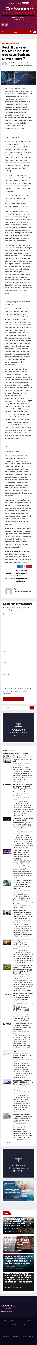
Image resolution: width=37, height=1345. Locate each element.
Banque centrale (7, 43)
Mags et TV (16, 1336)
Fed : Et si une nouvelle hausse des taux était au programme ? (16, 52)
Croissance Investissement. (22, 1325)
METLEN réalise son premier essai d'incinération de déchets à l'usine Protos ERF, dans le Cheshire (23, 996)
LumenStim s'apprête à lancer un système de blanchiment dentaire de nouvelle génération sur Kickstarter (21, 854)
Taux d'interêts (27, 65)
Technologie (6, 1336)
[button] (27, 31)
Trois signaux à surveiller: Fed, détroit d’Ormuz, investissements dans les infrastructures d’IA (17, 1222)
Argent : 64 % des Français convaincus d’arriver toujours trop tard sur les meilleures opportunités (18, 1259)
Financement (27, 1331)
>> (10, 1142)
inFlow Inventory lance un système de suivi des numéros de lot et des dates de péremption (22, 1054)
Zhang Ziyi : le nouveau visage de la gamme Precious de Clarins (21, 943)
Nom (5, 651)
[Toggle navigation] (15, 31)
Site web (6, 674)
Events (24, 1336)
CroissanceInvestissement (19, 63)
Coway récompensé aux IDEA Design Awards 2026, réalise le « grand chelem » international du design (22, 1117)
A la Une (7, 1237)
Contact (19, 1342)
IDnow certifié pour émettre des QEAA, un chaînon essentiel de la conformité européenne (22, 1026)
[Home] (2, 31)
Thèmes (31, 1336)
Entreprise (17, 1331)
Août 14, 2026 (10, 1228)
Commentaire (8, 614)
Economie (16, 43)
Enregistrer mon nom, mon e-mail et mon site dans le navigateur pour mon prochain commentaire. (17, 691)
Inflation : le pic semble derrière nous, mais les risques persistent (16, 1242)
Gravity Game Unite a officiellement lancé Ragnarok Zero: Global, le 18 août (23, 758)
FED (21, 65)
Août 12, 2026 (10, 1247)
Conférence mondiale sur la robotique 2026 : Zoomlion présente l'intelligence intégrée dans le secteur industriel (22, 884)
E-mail (5, 662)
